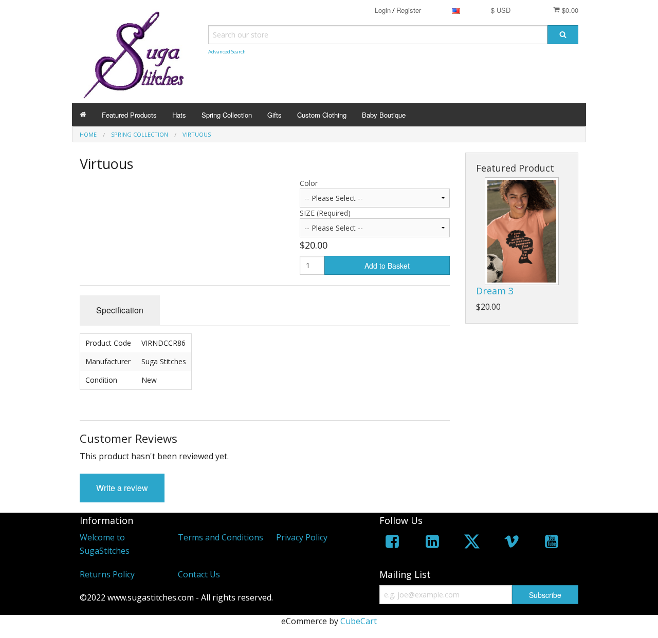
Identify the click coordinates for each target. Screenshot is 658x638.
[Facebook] (392, 543)
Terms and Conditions (220, 537)
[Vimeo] (511, 543)
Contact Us (199, 574)
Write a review (122, 488)
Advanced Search (227, 51)
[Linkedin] (432, 543)
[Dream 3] (521, 231)
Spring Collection (227, 115)
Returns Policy (107, 574)
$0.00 (569, 10)
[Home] (83, 114)
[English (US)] (456, 10)
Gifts (274, 115)
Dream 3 (495, 291)
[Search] (562, 34)
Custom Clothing (321, 115)
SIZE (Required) (325, 213)
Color (309, 183)
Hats (179, 115)
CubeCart (358, 621)
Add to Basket (387, 265)
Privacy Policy (301, 537)
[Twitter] (472, 543)
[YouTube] (551, 543)
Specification (119, 310)
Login (383, 10)
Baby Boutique (384, 115)
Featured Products (129, 115)
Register (408, 10)
